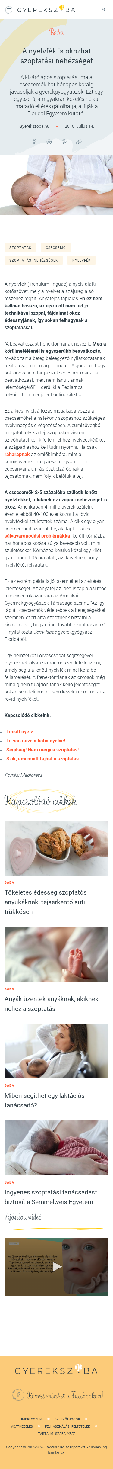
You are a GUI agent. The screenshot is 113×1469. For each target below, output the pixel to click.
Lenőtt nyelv (19, 731)
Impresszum (31, 1419)
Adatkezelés (22, 1427)
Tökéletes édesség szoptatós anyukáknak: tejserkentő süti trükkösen (46, 902)
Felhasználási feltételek (67, 1427)
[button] (56, 1266)
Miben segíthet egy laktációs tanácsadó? (45, 1100)
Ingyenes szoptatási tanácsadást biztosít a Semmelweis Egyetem (51, 1197)
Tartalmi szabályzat (56, 1434)
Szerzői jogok (67, 1419)
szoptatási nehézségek (33, 260)
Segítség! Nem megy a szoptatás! (42, 750)
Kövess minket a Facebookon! (65, 1396)
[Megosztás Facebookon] (34, 142)
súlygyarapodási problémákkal (38, 536)
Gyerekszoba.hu (34, 126)
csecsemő (56, 248)
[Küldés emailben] (64, 142)
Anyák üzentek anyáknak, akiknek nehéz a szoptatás (52, 1003)
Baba (56, 32)
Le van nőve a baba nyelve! (35, 741)
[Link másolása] (79, 142)
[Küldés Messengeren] (49, 142)
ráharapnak (17, 454)
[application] (56, 1267)
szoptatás (20, 248)
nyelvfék (81, 260)
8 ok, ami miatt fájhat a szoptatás (42, 759)
